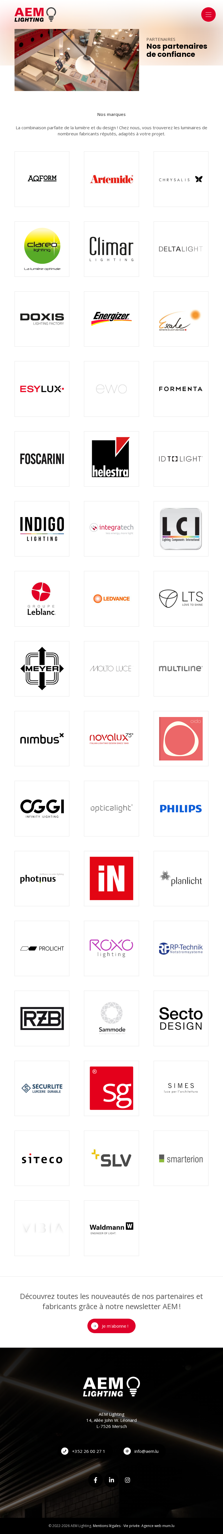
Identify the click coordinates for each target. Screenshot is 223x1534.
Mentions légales (107, 1525)
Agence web (151, 1525)
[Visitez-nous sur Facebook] (95, 1480)
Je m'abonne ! (115, 1326)
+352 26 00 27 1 (88, 1451)
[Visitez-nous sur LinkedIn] (111, 1480)
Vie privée (131, 1525)
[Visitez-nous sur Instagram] (127, 1480)
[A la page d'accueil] (35, 14)
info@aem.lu (146, 1451)
